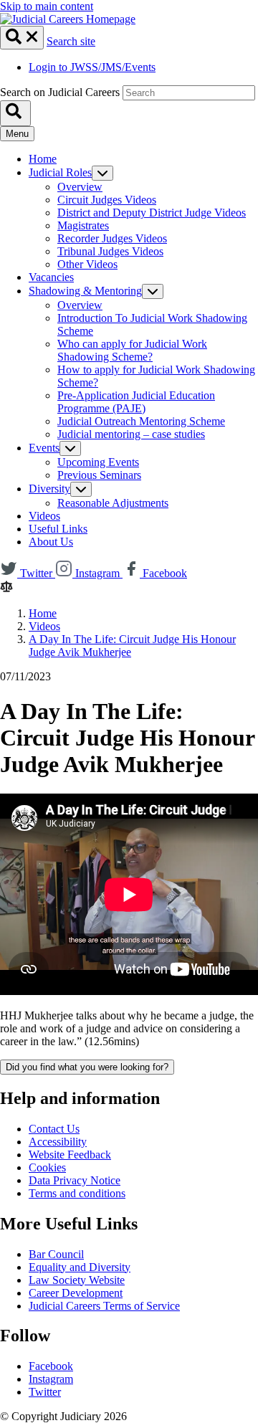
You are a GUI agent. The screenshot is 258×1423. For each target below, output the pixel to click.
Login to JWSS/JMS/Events (92, 67)
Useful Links (58, 529)
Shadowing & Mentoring (85, 291)
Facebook (51, 1366)
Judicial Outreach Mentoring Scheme (141, 421)
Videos (44, 516)
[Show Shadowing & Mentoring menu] (152, 291)
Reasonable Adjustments (112, 503)
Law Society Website (77, 1280)
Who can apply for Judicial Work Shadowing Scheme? (132, 350)
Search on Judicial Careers (60, 92)
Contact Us (54, 1129)
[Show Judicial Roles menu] (102, 173)
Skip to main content (46, 6)
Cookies (47, 1167)
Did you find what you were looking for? (87, 1067)
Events (44, 448)
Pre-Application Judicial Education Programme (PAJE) (136, 401)
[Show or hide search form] (22, 37)
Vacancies (51, 277)
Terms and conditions (77, 1193)
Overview (79, 187)
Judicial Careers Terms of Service (104, 1306)
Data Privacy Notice (74, 1180)
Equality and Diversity (79, 1267)
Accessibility (58, 1142)
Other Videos (87, 264)
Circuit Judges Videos (106, 200)
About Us (51, 542)
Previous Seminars (99, 475)
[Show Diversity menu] (81, 489)
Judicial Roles (60, 172)
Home (43, 159)
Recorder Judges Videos (112, 238)
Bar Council (56, 1254)
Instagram (51, 1379)
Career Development (76, 1293)
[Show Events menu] (70, 448)
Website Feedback (70, 1154)
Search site (71, 41)
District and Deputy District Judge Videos (151, 212)
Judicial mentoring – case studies (131, 434)
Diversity (49, 488)
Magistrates (83, 225)
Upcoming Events (98, 462)
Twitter (45, 1392)
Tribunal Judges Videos (110, 251)
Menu (17, 133)
